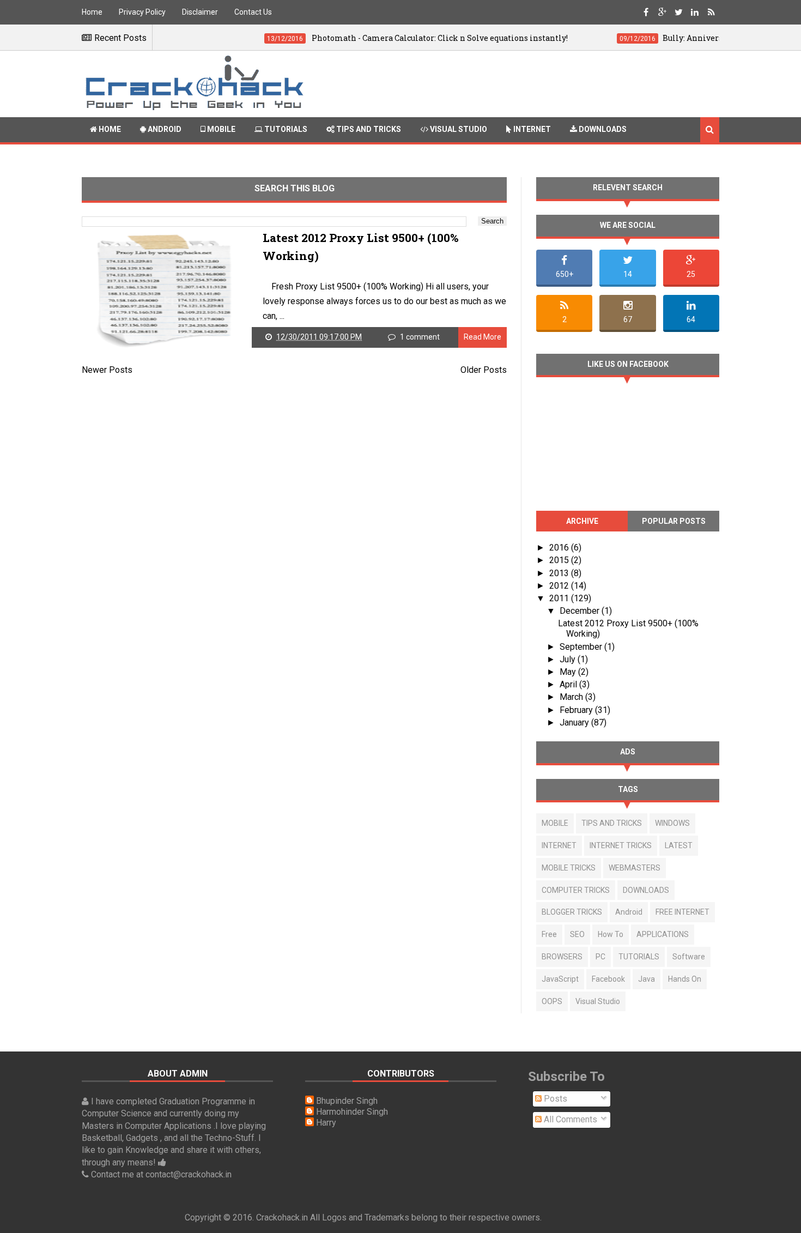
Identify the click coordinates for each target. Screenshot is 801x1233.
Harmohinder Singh (352, 1112)
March (572, 697)
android (628, 912)
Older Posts (483, 370)
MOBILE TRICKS (569, 867)
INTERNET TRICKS (621, 845)
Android (163, 129)
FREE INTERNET (682, 912)
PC (600, 956)
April (569, 684)
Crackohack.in (282, 1217)
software (688, 956)
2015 (560, 560)
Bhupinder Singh (347, 1101)
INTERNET (559, 845)
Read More (482, 337)
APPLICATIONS (662, 934)
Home (92, 12)
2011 (560, 598)
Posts (554, 1098)
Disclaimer (200, 12)
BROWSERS (562, 956)
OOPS (552, 1001)
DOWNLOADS (646, 890)
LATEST (679, 845)
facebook (608, 979)
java (646, 979)
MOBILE (555, 823)
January (575, 722)
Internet (531, 129)
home (109, 129)
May (569, 672)
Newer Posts (107, 370)
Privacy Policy (142, 12)
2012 (560, 586)
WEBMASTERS (634, 867)
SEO (577, 934)
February (577, 710)
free (549, 934)
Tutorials (285, 129)
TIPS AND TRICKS (611, 823)
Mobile (220, 129)
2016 (560, 547)
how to (610, 934)
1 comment (420, 337)
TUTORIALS (638, 956)
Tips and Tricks (368, 129)
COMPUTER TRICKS (576, 890)
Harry (326, 1122)
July (569, 659)
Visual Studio (457, 129)
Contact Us (253, 12)
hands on (684, 979)
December (581, 611)
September (582, 647)
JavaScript (560, 979)
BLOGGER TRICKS (572, 912)
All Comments (569, 1119)
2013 (560, 573)
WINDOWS (672, 823)
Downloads (602, 129)
